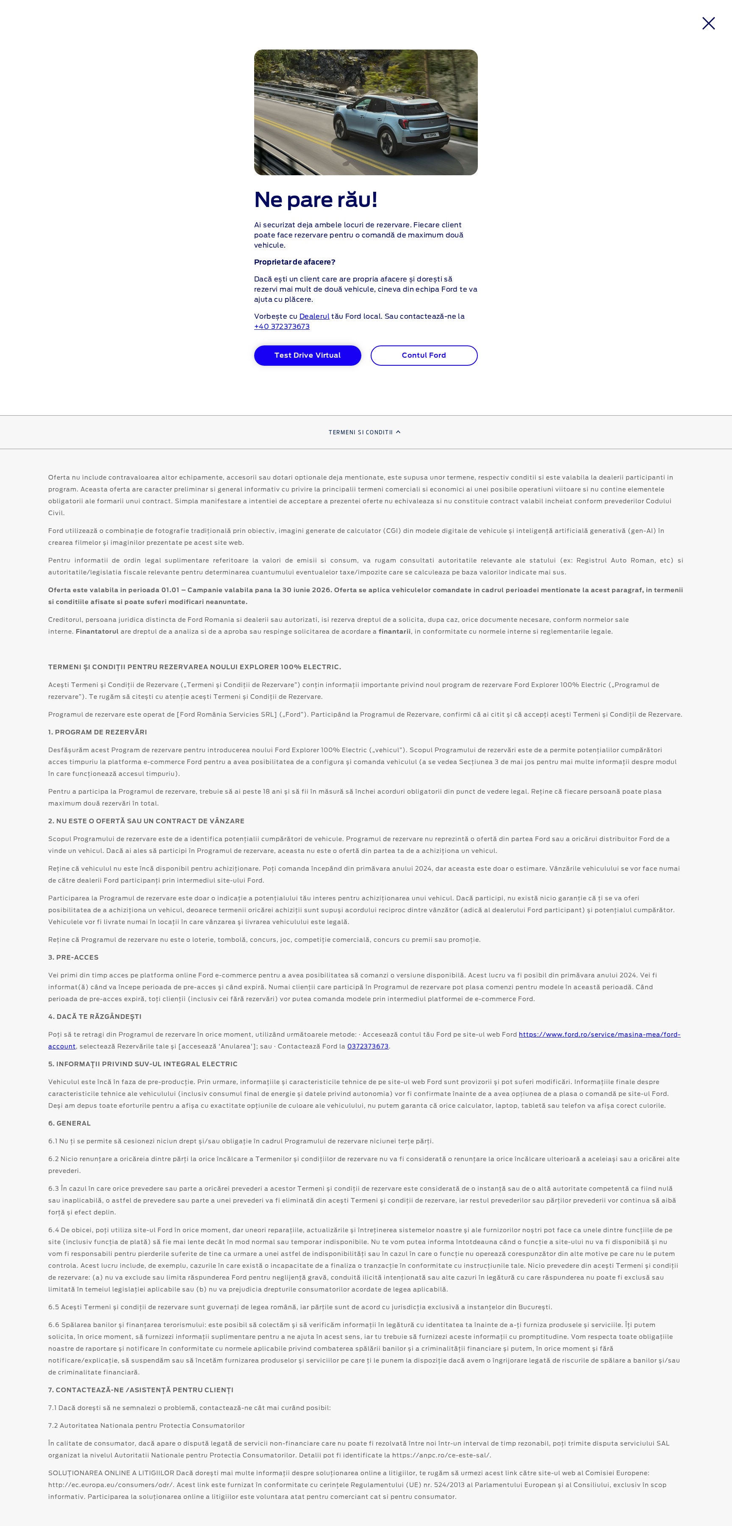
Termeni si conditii (361, 433)
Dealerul (314, 316)
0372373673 (368, 1047)
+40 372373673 (282, 326)
